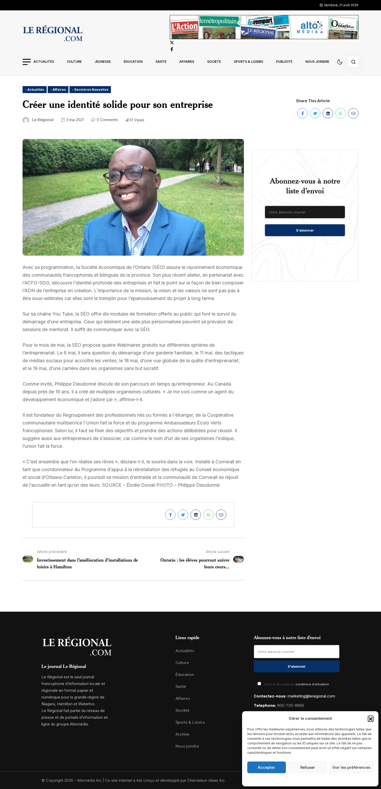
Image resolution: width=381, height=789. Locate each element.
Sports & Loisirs (248, 62)
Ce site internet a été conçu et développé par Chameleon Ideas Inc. (165, 780)
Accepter (266, 767)
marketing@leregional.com (311, 696)
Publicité (284, 62)
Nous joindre (317, 62)
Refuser (307, 767)
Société (214, 62)
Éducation (133, 62)
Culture (74, 62)
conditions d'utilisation (312, 684)
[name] (53, 34)
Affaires (186, 62)
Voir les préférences (351, 767)
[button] (370, 718)
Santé (161, 62)
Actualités (43, 62)
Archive (182, 734)
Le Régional (43, 119)
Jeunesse (103, 62)
